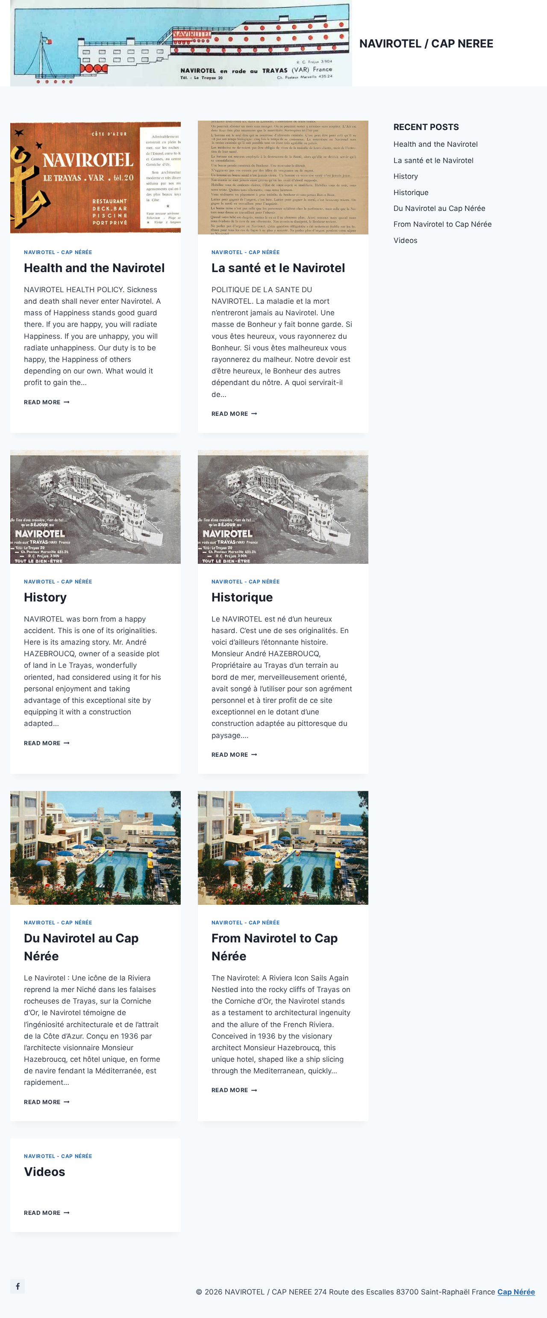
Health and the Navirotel (94, 268)
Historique (242, 597)
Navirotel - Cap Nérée (58, 252)
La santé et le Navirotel (278, 268)
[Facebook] (17, 1286)
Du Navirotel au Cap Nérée (439, 208)
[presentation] (95, 177)
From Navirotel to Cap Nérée (443, 224)
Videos (44, 1171)
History (45, 597)
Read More (47, 402)
